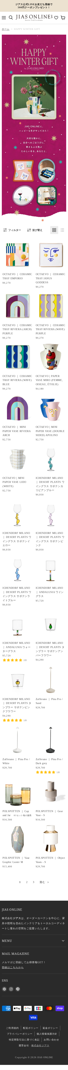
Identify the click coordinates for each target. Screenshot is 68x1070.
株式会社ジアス (40, 1045)
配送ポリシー (30, 1028)
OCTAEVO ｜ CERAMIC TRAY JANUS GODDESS (50, 278)
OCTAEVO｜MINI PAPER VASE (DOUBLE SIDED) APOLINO (50, 431)
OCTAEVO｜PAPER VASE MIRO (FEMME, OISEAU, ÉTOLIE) (49, 380)
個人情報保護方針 (47, 1033)
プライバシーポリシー (19, 1033)
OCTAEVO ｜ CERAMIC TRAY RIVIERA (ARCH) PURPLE (17, 329)
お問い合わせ (51, 1039)
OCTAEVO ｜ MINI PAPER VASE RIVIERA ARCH (17, 431)
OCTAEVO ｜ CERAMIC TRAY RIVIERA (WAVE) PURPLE (50, 329)
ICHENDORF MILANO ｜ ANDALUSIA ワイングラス (50, 592)
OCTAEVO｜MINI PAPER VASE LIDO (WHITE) (14, 482)
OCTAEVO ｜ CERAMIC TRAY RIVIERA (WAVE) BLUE (17, 380)
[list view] (62, 230)
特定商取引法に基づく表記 (24, 1039)
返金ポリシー (50, 1028)
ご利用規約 (12, 1028)
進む (43, 882)
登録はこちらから (13, 967)
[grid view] (54, 230)
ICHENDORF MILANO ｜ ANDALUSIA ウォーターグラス (17, 647)
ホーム (5, 29)
